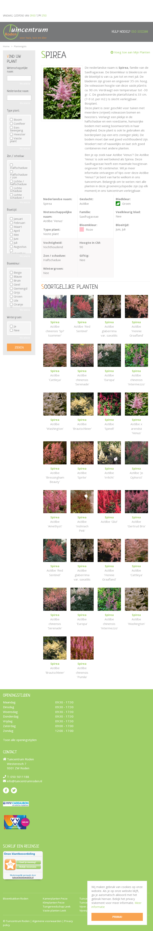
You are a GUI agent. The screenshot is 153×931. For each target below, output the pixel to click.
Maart (18, 226)
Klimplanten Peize (54, 902)
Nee (17, 330)
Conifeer (19, 123)
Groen (18, 296)
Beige (18, 272)
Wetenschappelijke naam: (17, 70)
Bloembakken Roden (15, 898)
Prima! (117, 917)
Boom (18, 119)
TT (14, 790)
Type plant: (13, 110)
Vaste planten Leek (54, 910)
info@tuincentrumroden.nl (24, 781)
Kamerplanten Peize (55, 898)
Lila (16, 300)
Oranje (18, 304)
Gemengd (20, 288)
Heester (20, 134)
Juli (15, 242)
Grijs (17, 292)
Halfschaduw (18, 167)
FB (6, 790)
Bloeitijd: (12, 209)
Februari (19, 222)
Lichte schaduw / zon (17, 197)
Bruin (17, 280)
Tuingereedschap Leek (57, 906)
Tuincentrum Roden (18, 921)
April (17, 230)
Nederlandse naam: (18, 91)
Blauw (18, 276)
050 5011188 (139, 32)
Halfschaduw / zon (18, 175)
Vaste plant (16, 139)
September (18, 253)
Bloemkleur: (13, 263)
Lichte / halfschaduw (18, 182)
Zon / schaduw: (15, 156)
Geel (17, 284)
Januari (18, 218)
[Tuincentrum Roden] (25, 32)
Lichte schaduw (16, 189)
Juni (16, 238)
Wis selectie (25, 83)
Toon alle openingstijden (20, 740)
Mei (16, 234)
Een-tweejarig (16, 129)
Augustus (20, 246)
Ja (15, 326)
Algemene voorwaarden (47, 921)
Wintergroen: (14, 317)
